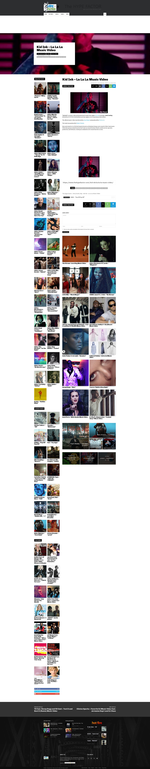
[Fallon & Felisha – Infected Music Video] (103, 341)
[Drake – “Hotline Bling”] (40, 394)
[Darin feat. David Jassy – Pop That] (68, 725)
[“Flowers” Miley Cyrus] (40, 88)
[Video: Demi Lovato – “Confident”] (40, 321)
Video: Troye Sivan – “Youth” (39, 252)
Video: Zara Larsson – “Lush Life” (56, 728)
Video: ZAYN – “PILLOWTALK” (52, 291)
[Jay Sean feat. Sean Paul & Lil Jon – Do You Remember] (53, 550)
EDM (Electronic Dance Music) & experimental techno (93, 742)
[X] (107, 86)
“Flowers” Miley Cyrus (39, 96)
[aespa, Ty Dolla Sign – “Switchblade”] (95, 443)
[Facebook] (103, 86)
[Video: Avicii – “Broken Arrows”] (40, 358)
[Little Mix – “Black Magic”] (75, 280)
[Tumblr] (91, 758)
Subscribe (57, 693)
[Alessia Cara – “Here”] (40, 283)
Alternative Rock (71, 455)
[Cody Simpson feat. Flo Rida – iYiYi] (53, 672)
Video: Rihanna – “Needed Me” (52, 193)
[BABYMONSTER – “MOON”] (109, 443)
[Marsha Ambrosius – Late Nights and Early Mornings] (46, 725)
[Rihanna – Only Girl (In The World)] (40, 592)
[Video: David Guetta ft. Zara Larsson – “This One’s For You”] (40, 204)
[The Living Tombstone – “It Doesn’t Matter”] (71, 458)
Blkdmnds (101, 120)
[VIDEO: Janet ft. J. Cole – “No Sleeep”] (103, 280)
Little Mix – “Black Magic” (71, 295)
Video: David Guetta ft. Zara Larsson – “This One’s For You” (39, 213)
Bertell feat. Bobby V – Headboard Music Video (101, 325)
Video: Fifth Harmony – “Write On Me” (40, 194)
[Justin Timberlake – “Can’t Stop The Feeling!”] (53, 204)
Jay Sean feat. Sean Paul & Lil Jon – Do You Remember (52, 559)
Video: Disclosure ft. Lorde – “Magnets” (99, 264)
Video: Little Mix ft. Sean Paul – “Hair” (52, 233)
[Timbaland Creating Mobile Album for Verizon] (46, 736)
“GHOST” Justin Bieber (52, 618)
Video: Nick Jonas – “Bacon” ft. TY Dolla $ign (40, 155)
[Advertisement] (75, 24)
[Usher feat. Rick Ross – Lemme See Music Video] (53, 592)
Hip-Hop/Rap (36, 423)
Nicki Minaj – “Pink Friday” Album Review (39, 681)
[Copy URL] (93, 86)
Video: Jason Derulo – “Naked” (40, 271)
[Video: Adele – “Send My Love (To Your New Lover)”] (40, 165)
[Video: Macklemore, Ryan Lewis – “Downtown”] (40, 300)
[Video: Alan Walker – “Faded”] (53, 339)
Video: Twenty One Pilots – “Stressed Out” (52, 309)
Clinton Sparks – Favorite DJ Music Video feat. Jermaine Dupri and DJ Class (96, 710)
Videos (48, 53)
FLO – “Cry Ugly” (52, 442)
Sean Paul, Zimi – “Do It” (52, 498)
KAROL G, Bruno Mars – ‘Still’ (39, 498)
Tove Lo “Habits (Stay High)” (99, 387)
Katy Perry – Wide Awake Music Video (75, 417)
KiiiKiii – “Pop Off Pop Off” (39, 443)
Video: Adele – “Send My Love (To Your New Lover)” (39, 174)
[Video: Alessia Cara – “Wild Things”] (53, 165)
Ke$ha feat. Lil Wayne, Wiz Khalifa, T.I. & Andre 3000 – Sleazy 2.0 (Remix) (40, 560)
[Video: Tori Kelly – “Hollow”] (40, 377)
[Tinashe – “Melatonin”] (53, 418)
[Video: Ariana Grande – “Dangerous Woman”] (40, 224)
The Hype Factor (94, 82)
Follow (57, 691)
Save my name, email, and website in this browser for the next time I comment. (79, 229)
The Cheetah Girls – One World (77, 728)
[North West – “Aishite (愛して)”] (40, 507)
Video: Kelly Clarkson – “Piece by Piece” (53, 367)
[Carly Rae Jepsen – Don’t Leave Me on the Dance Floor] (40, 470)
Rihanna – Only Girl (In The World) (39, 600)
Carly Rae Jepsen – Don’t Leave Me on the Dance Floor (40, 479)
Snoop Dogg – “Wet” (69, 387)
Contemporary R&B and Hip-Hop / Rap (108, 436)
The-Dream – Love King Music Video (74, 263)
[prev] (112, 197)
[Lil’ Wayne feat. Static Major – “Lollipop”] (53, 628)
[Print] (100, 86)
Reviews (35, 678)
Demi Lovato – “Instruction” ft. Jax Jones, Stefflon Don (40, 117)
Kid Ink (97, 115)
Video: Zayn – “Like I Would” (52, 154)
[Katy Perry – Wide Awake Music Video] (75, 403)
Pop (48, 475)
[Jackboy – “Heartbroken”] (107, 458)
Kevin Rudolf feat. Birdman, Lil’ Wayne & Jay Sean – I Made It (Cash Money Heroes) (53, 660)
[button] (104, 14)
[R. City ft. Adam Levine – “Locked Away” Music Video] (103, 403)
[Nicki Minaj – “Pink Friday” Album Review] (40, 672)
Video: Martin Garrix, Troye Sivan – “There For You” (52, 117)
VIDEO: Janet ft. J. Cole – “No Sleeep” (102, 295)
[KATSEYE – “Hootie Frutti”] (104, 735)
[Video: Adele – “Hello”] (53, 377)
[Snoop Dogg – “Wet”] (75, 373)
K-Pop (113, 446)
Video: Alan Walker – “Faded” (53, 347)
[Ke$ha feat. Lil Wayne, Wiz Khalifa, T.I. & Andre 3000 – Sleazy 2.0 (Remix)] (40, 550)
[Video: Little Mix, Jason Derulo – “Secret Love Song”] (53, 263)
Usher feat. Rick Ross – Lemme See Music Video (53, 600)
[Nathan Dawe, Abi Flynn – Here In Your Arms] (40, 649)
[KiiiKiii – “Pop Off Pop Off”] (40, 435)
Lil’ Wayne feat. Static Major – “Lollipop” (52, 636)
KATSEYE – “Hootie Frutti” (93, 734)
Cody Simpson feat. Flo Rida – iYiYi (52, 681)
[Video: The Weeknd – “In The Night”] (40, 339)
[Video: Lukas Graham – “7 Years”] (53, 244)
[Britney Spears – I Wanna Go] (40, 610)
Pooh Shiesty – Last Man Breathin (52, 516)
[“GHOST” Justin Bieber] (53, 610)
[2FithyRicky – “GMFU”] (89, 458)
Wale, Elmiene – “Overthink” (39, 534)
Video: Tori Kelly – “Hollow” (40, 385)
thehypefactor (69, 61)
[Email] (96, 86)
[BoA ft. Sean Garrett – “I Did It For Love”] (40, 571)
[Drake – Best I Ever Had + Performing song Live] (68, 736)
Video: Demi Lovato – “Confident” (38, 329)
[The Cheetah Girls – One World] (68, 730)
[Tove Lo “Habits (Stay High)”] (103, 373)
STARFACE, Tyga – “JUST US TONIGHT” (53, 478)
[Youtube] (97, 758)
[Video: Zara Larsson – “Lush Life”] (46, 730)
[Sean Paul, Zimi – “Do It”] (53, 490)
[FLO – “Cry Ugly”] (53, 435)
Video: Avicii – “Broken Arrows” (40, 366)
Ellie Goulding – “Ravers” (39, 460)
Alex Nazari (87, 120)
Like (58, 688)
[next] (114, 197)
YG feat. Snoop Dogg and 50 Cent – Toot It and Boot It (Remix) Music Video (75, 325)
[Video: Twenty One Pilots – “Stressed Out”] (53, 300)
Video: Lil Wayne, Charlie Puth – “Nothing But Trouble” (53, 581)
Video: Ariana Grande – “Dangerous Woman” (38, 234)
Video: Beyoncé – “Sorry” (53, 135)
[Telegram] (114, 86)
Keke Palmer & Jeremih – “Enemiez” (39, 136)
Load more (96, 746)
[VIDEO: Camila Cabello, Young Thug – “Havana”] (53, 88)
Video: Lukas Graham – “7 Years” (51, 253)
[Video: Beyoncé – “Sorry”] (53, 127)
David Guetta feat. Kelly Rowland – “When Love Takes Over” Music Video (40, 638)
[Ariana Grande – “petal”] (53, 526)
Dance (48, 423)
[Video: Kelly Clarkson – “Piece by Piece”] (53, 358)
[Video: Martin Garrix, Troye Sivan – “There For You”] (53, 107)
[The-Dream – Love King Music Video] (75, 249)
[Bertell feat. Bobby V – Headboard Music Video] (103, 310)
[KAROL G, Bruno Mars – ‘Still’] (40, 490)
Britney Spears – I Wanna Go (40, 618)
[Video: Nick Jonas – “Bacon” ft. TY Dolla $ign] (40, 146)
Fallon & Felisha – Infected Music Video (101, 356)
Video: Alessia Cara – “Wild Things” (52, 173)
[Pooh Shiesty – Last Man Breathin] (53, 507)
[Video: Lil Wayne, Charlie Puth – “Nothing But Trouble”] (53, 571)
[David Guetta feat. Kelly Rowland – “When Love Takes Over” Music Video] (40, 628)
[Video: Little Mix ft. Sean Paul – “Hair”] (53, 224)
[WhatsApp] (110, 86)
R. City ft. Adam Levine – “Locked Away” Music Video (100, 417)
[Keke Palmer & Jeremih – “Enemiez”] (40, 127)
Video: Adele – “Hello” (52, 385)
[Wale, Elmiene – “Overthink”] (40, 526)
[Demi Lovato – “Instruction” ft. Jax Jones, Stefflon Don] (40, 107)
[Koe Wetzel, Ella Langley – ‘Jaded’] (53, 452)
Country (48, 458)
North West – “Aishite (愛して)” (40, 515)
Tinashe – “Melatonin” (51, 426)
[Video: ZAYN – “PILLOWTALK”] (53, 283)
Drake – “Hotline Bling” (39, 402)
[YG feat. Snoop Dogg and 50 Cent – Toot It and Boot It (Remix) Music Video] (75, 310)
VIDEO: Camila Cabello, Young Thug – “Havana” (52, 97)
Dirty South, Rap (41, 53)
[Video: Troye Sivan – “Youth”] (40, 244)
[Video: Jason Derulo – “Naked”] (40, 263)
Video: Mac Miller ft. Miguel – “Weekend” (53, 329)
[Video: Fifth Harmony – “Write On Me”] (40, 185)
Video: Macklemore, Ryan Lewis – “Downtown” (38, 310)
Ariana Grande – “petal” (52, 534)
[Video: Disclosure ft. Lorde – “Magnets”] (103, 249)
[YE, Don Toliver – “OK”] (40, 418)
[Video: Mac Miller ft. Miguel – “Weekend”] (53, 321)
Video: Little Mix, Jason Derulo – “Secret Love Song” (53, 273)
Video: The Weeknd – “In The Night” (40, 348)
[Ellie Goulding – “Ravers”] (40, 452)
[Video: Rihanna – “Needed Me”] (53, 185)
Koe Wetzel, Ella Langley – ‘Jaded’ (53, 460)
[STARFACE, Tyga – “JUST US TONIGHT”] (53, 470)
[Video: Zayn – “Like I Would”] (53, 146)
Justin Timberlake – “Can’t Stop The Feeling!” (52, 213)
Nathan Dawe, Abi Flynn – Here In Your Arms (40, 658)
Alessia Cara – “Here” (39, 291)
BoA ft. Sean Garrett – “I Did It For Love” (40, 580)
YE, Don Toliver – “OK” (39, 426)
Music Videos (54, 53)
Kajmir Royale (80, 123)
